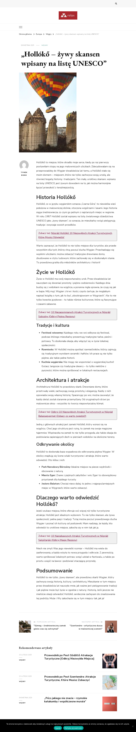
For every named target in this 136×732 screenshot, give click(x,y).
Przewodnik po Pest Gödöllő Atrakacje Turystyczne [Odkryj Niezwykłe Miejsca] (69, 656)
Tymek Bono (24, 173)
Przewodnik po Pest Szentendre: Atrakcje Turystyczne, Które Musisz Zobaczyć (70, 678)
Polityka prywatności (73, 728)
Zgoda (57, 728)
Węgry (44, 45)
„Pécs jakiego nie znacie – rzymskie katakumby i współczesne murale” (65, 699)
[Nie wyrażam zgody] (132, 726)
